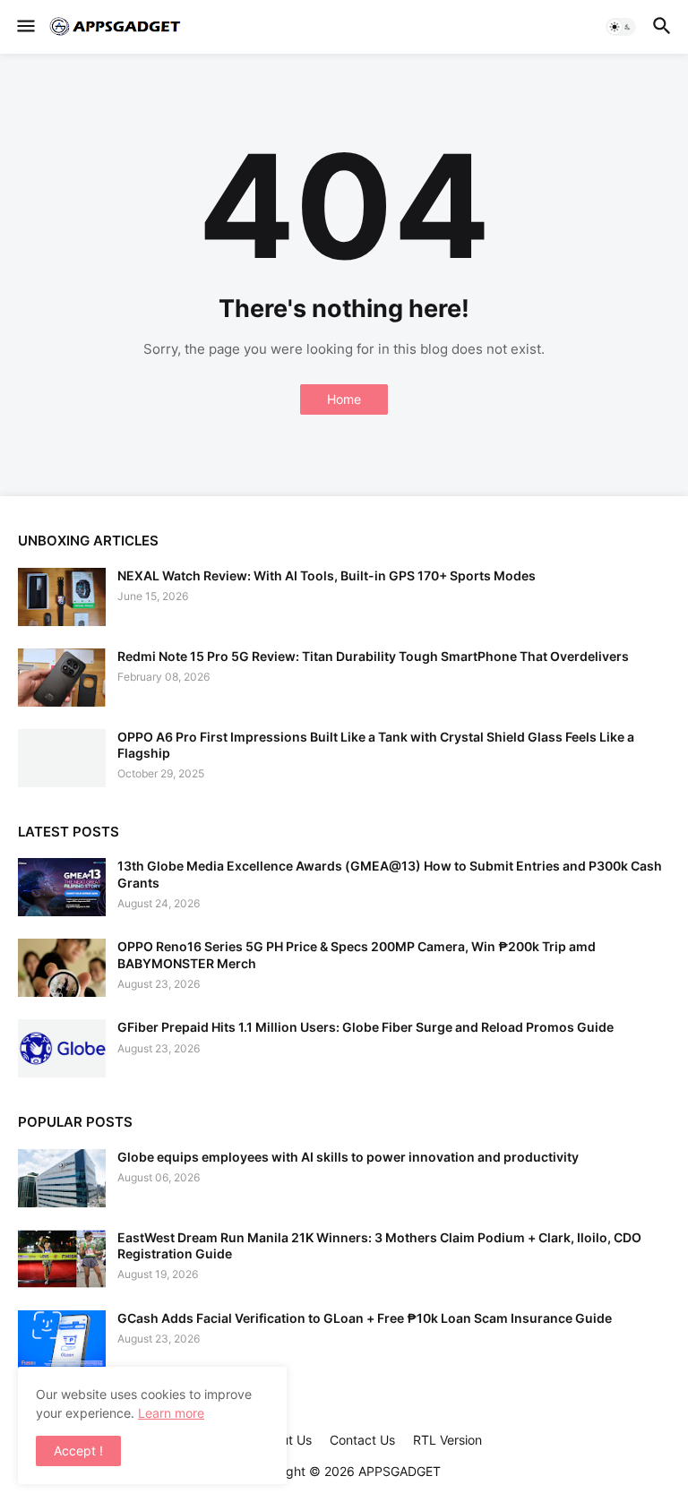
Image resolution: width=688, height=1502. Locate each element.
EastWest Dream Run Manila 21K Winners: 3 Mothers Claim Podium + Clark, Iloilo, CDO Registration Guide (379, 1245)
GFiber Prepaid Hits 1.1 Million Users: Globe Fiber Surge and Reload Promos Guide (365, 1026)
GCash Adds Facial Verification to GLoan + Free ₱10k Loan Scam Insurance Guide (364, 1318)
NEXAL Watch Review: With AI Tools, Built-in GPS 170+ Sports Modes (326, 575)
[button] (24, 27)
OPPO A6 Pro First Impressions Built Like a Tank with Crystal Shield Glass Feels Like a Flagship (375, 744)
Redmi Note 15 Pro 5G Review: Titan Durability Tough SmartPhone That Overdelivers (373, 656)
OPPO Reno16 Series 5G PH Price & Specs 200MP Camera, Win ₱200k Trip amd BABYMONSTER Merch (356, 954)
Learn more (171, 1412)
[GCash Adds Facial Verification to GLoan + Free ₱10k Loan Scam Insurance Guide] (62, 1339)
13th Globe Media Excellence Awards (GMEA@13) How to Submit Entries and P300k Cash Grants (389, 873)
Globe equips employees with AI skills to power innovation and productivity (348, 1156)
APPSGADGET (399, 1471)
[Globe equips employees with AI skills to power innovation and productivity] (62, 1178)
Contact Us (362, 1439)
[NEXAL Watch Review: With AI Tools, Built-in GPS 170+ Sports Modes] (62, 597)
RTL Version (447, 1439)
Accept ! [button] (78, 1450)
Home (344, 399)
